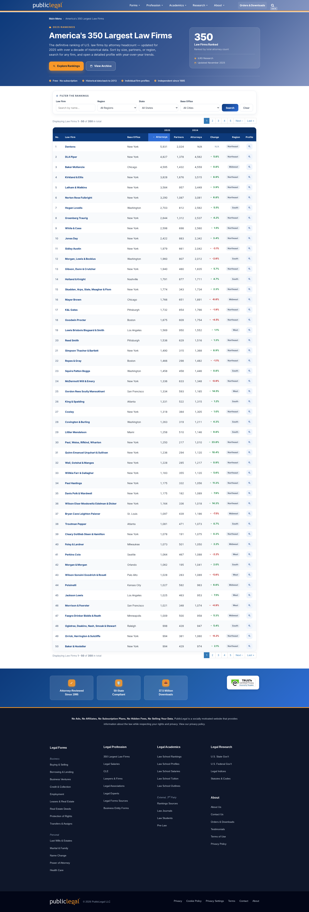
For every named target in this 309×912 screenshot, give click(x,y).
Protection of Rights (61, 816)
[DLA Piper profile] (249, 157)
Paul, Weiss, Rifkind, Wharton (83, 442)
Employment (57, 794)
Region (101, 101)
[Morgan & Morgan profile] (249, 565)
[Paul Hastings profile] (249, 483)
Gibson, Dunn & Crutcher (80, 268)
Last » (250, 120)
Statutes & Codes (220, 778)
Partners (179, 137)
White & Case (73, 228)
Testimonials (218, 829)
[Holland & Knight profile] (249, 279)
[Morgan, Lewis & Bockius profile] (249, 259)
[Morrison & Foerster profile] (249, 605)
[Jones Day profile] (249, 238)
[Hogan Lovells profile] (249, 208)
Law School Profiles (168, 763)
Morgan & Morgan (76, 564)
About (218, 5)
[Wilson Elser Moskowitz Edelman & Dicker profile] (249, 503)
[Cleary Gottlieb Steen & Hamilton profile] (249, 534)
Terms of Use (218, 836)
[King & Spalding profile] (249, 401)
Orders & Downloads (252, 5)
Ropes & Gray (73, 360)
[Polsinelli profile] (249, 585)
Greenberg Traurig (76, 218)
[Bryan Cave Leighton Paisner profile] (249, 514)
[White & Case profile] (249, 228)
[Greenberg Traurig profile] (249, 218)
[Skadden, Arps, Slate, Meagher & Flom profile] (249, 289)
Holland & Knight (75, 279)
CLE (106, 771)
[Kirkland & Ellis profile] (249, 177)
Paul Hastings (73, 483)
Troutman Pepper (75, 523)
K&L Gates (71, 309)
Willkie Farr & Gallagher (79, 472)
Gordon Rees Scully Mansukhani (85, 391)
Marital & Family (59, 848)
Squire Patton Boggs (77, 370)
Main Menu (55, 18)
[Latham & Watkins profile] (249, 187)
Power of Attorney (60, 862)
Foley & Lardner (74, 544)
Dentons (70, 146)
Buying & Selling (59, 764)
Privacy (178, 900)
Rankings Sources (167, 803)
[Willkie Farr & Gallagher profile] (249, 473)
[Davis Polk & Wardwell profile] (249, 493)
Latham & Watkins (76, 187)
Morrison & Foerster (77, 605)
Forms (134, 5)
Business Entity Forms (116, 808)
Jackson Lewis (74, 595)
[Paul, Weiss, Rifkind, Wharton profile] (249, 442)
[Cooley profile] (249, 412)
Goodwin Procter (75, 319)
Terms (231, 900)
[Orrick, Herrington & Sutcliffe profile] (249, 636)
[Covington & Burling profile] (249, 422)
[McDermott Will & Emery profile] (249, 381)
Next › (239, 120)
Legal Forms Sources (116, 800)
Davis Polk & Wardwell (78, 493)
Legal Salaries (112, 763)
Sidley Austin (73, 248)
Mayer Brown (73, 299)
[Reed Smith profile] (249, 340)
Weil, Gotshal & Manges (79, 462)
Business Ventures (60, 779)
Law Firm (61, 101)
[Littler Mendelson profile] (249, 432)
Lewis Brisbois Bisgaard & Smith (84, 330)
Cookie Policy (194, 900)
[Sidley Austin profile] (249, 248)
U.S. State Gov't (220, 756)
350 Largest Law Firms (117, 756)
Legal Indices (218, 771)
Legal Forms (58, 747)
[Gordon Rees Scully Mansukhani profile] (249, 391)
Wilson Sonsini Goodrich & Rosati (85, 574)
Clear (246, 107)
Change (214, 137)
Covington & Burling (77, 421)
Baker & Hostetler (75, 646)
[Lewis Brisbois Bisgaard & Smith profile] (249, 330)
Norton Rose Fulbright (78, 197)
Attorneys (161, 137)
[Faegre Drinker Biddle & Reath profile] (249, 616)
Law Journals (164, 810)
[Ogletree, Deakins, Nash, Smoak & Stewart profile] (249, 626)
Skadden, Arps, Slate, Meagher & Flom (88, 289)
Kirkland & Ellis (74, 177)
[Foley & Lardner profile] (249, 544)
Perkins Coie (73, 554)
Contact (243, 900)
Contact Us (217, 814)
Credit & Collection (60, 786)
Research (199, 5)
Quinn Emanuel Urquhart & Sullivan (86, 452)
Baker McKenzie (75, 167)
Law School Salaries (168, 771)
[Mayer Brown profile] (249, 299)
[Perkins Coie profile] (249, 554)
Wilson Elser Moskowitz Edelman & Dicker (91, 503)
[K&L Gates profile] (249, 310)
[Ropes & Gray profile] (249, 361)
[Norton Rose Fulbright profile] (249, 197)
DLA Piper (71, 156)
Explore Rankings (68, 66)
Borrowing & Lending (61, 771)
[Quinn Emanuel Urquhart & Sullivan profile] (249, 452)
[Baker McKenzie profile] (249, 167)
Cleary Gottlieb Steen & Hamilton (85, 534)
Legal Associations (114, 785)
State (142, 101)
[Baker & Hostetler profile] (249, 646)
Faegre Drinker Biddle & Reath (83, 615)
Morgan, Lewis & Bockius (80, 258)
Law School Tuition (167, 778)
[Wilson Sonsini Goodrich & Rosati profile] (249, 575)
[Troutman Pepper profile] (249, 524)
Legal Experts (111, 793)
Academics (176, 5)
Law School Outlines (168, 785)
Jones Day (71, 238)
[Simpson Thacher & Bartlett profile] (249, 350)
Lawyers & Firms (113, 778)
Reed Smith (72, 340)
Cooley (69, 411)
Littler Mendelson (76, 432)
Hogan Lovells (73, 207)
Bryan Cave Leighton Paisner (82, 513)
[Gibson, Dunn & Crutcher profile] (249, 269)
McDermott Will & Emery (80, 381)
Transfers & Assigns (61, 823)
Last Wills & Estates (61, 840)
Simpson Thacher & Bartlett (81, 350)
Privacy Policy (218, 843)
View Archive (103, 66)
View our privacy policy (192, 724)
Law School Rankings (169, 756)
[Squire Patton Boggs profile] (249, 371)
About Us (216, 807)
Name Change (58, 855)
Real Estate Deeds (60, 808)
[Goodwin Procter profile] (249, 320)
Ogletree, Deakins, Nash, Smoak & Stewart (90, 625)
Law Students (165, 818)
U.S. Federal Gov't (221, 763)
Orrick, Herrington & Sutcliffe (82, 636)
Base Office (186, 101)
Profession (153, 5)
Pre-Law (162, 825)
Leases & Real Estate (62, 801)
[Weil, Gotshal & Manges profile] (249, 463)
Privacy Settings (215, 900)
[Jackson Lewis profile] (249, 595)
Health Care (56, 870)
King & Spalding (74, 401)
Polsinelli (70, 585)
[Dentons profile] (249, 146)
